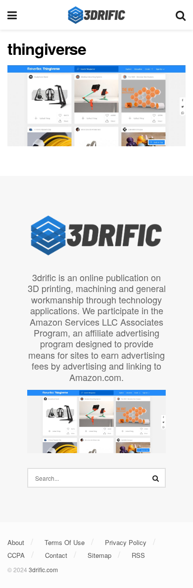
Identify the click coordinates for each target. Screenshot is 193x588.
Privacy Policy (125, 542)
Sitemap (99, 555)
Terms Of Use (65, 542)
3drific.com (43, 569)
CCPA (16, 555)
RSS (138, 555)
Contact (56, 555)
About (15, 542)
